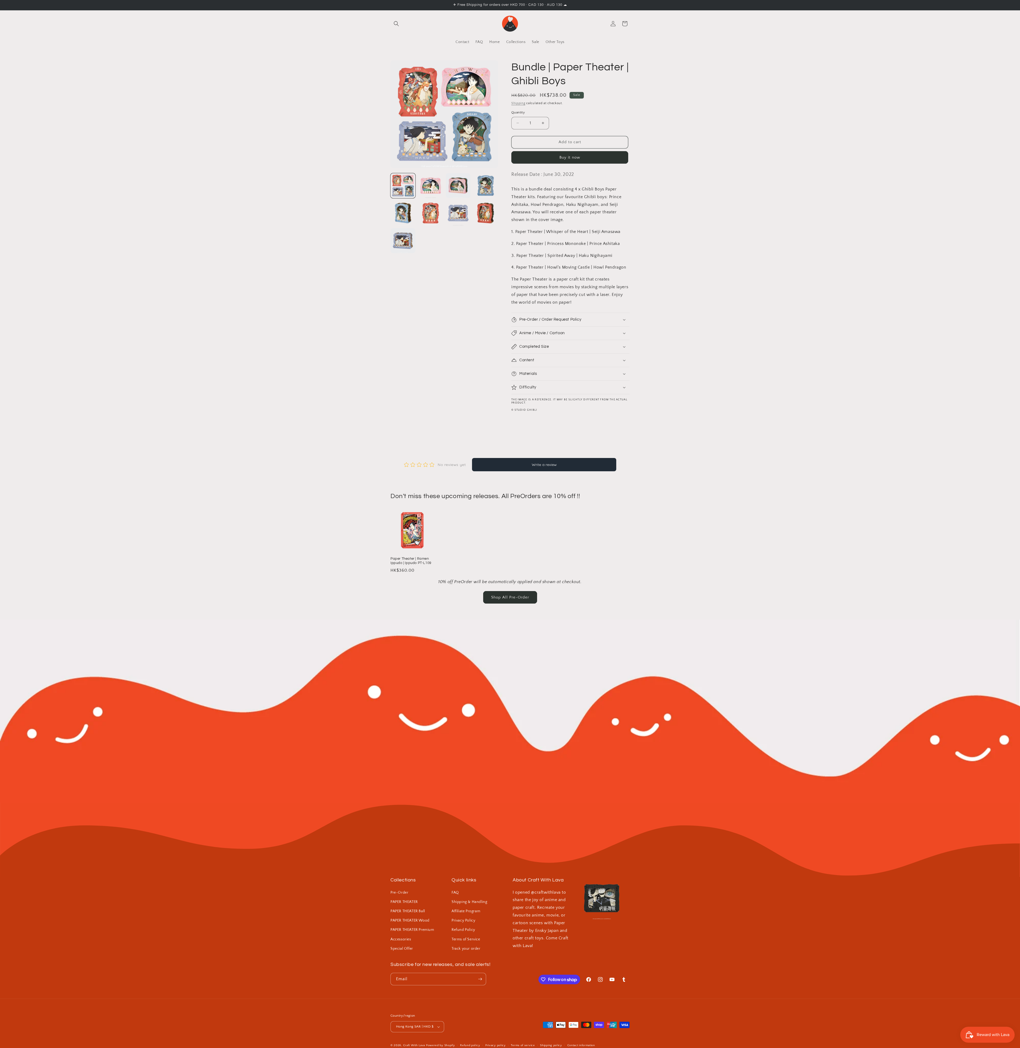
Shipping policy (551, 1045)
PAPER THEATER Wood (410, 920)
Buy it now (569, 157)
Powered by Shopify (440, 1045)
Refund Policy (463, 930)
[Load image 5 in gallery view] (402, 213)
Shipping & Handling (469, 902)
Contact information (581, 1045)
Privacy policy (495, 1045)
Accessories (400, 939)
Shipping (518, 103)
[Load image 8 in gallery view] (485, 213)
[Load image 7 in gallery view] (458, 213)
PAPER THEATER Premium (412, 930)
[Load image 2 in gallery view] (430, 185)
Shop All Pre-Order (510, 597)
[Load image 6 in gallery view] (430, 213)
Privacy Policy (463, 920)
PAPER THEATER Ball (407, 911)
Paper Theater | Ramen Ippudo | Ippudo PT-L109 (410, 561)
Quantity (518, 112)
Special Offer (401, 949)
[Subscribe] (480, 979)
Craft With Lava (414, 1045)
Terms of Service (466, 939)
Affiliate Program (466, 911)
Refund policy (470, 1045)
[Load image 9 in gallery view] (402, 240)
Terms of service (523, 1045)
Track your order (466, 949)
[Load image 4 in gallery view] (485, 185)
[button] (396, 23)
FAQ (455, 892)
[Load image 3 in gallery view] (458, 185)
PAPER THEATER (404, 902)
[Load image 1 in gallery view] (402, 185)
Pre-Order (399, 892)
